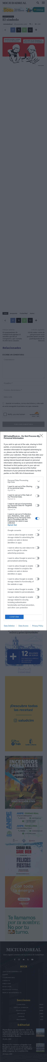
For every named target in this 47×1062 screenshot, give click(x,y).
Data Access (23, 626)
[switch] (37, 487)
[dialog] (23, 531)
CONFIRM (14, 617)
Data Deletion (9, 626)
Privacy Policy (37, 626)
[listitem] (23, 481)
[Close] (42, 436)
